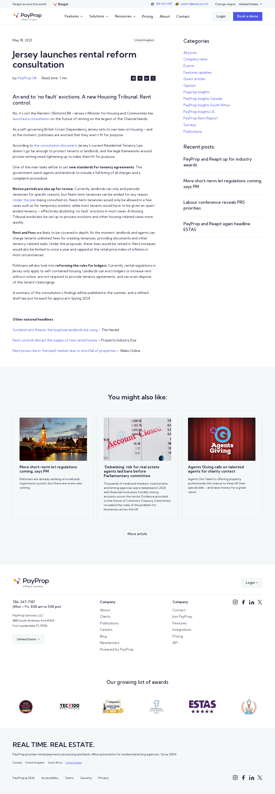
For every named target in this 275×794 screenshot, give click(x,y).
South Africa (55, 762)
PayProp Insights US (199, 112)
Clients (105, 617)
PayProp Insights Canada (202, 99)
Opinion (189, 86)
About (165, 16)
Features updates (197, 72)
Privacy (103, 778)
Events (188, 66)
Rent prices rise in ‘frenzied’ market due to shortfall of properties (64, 351)
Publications (192, 131)
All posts (190, 53)
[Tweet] (153, 78)
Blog (103, 636)
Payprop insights (196, 92)
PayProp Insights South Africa (206, 105)
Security (86, 778)
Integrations (182, 630)
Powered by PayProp (117, 649)
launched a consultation (31, 119)
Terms (69, 778)
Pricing (147, 16)
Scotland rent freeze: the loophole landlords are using (55, 330)
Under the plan (24, 200)
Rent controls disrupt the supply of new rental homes (55, 340)
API (175, 643)
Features (180, 623)
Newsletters (109, 643)
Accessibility (49, 778)
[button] (250, 4)
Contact (182, 16)
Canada (17, 762)
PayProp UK (27, 78)
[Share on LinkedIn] (146, 78)
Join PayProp (182, 617)
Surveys (189, 125)
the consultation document (55, 145)
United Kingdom (34, 762)
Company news (195, 59)
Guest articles (194, 79)
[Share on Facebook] (140, 78)
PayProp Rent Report (200, 118)
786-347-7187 (24, 602)
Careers (106, 630)
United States (74, 762)
